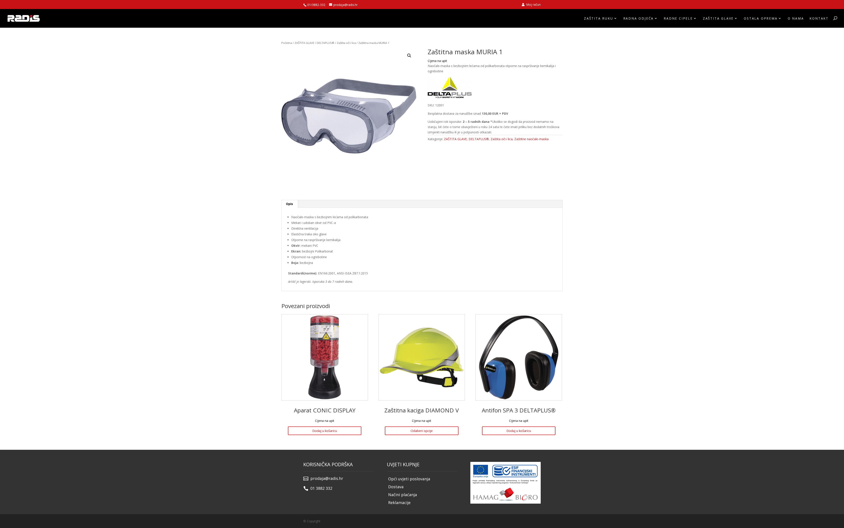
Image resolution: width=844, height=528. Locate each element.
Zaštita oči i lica (346, 43)
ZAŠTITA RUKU (598, 18)
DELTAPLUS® (325, 43)
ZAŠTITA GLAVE (718, 18)
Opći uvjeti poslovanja (409, 478)
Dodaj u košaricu (324, 430)
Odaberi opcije (422, 430)
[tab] (289, 204)
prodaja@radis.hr (326, 478)
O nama (796, 18)
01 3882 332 (321, 488)
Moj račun (533, 5)
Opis (289, 204)
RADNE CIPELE (678, 18)
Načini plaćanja (402, 494)
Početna (286, 43)
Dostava (396, 486)
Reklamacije (399, 502)
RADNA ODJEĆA (638, 18)
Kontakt (819, 18)
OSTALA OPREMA (760, 18)
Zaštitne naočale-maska (531, 139)
